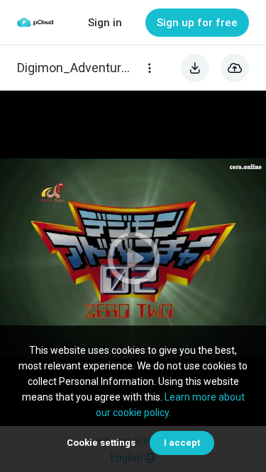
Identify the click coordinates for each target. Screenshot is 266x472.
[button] (133, 258)
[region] (133, 258)
